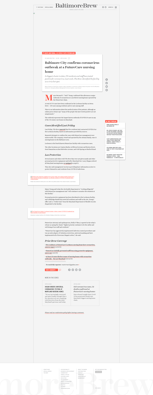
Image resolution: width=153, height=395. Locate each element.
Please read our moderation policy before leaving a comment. (64, 313)
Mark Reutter (51, 58)
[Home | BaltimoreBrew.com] (76, 5)
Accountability (65, 369)
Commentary (64, 372)
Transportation (65, 388)
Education (63, 378)
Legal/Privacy (82, 376)
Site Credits (98, 388)
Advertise (81, 374)
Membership (81, 378)
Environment (64, 379)
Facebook (103, 7)
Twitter (106, 7)
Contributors (82, 371)
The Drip (46, 372)
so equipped (68, 163)
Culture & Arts (65, 376)
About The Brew (82, 369)
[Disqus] (71, 336)
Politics (63, 385)
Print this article (106, 91)
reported (62, 129)
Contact (80, 372)
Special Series (47, 371)
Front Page (47, 369)
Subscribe (98, 372)
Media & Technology (66, 381)
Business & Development (67, 371)
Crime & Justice (65, 374)
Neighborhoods (65, 383)
